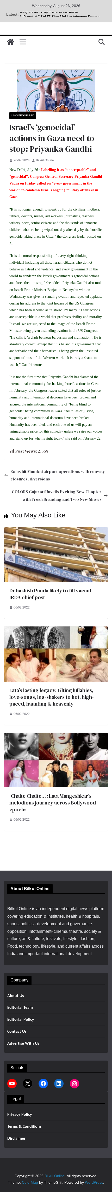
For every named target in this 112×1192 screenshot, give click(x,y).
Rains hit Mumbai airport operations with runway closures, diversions (57, 475)
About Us (15, 996)
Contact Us (16, 1032)
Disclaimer (16, 1139)
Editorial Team (20, 1008)
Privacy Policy (19, 1115)
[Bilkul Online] (10, 42)
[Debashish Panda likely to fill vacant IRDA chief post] (56, 531)
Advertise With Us (23, 1044)
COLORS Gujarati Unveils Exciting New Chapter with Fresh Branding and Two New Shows (57, 495)
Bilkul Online (45, 160)
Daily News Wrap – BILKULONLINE (49, 14)
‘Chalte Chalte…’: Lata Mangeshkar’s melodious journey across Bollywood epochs (52, 802)
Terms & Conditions (24, 1127)
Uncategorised (22, 115)
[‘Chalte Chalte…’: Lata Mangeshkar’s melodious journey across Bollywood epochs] (56, 736)
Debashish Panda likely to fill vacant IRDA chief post (50, 594)
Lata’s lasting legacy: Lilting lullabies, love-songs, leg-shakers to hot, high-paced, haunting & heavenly (51, 697)
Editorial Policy (20, 1020)
